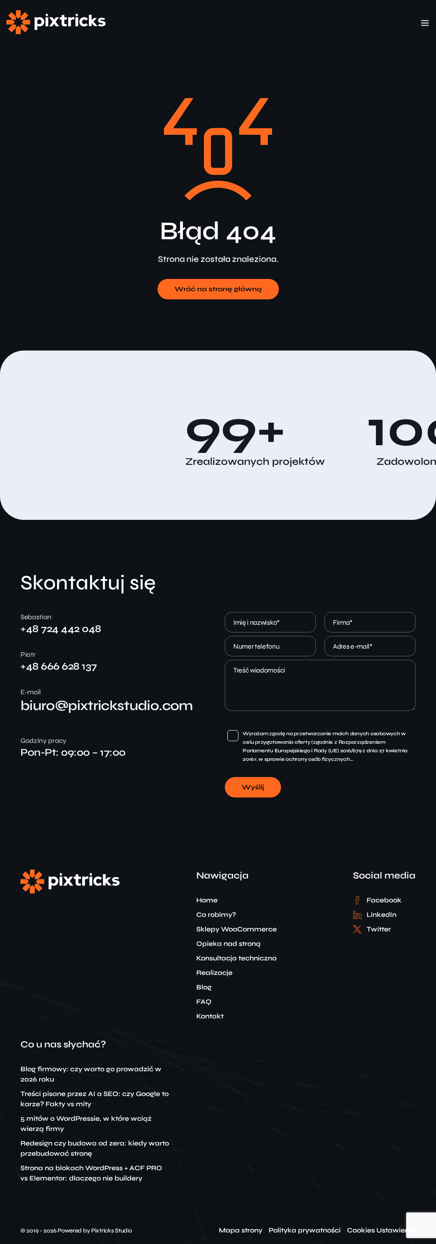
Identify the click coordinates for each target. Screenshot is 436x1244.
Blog (204, 987)
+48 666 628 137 (58, 666)
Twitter (379, 929)
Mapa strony (240, 1230)
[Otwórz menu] (425, 23)
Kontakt (210, 1016)
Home (207, 900)
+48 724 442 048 (60, 629)
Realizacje (214, 973)
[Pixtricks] (56, 32)
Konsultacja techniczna (236, 958)
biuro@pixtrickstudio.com (106, 705)
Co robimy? (216, 915)
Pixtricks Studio (111, 1230)
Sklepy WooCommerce (236, 929)
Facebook (384, 900)
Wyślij (253, 787)
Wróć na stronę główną (218, 289)
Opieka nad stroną (228, 944)
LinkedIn (381, 915)
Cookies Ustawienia (381, 1230)
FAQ (204, 1002)
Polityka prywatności (305, 1230)
